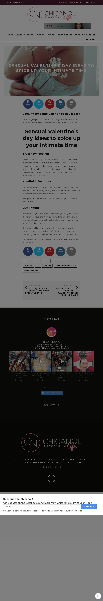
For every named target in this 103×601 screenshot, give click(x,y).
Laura (77, 35)
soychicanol (19, 353)
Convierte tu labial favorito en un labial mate (67, 292)
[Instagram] (27, 369)
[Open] (19, 361)
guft (45, 261)
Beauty (30, 35)
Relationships (65, 35)
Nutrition (41, 35)
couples (28, 261)
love (65, 261)
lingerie (55, 261)
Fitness (52, 35)
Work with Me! (14, 2)
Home (10, 35)
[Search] (77, 2)
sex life (47, 265)
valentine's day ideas (65, 265)
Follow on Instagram (53, 393)
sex (38, 265)
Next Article (67, 286)
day (37, 261)
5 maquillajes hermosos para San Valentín (37, 291)
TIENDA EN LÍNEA (65, 2)
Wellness (20, 35)
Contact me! (88, 35)
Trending (90, 39)
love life (28, 265)
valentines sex (31, 270)
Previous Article (38, 286)
